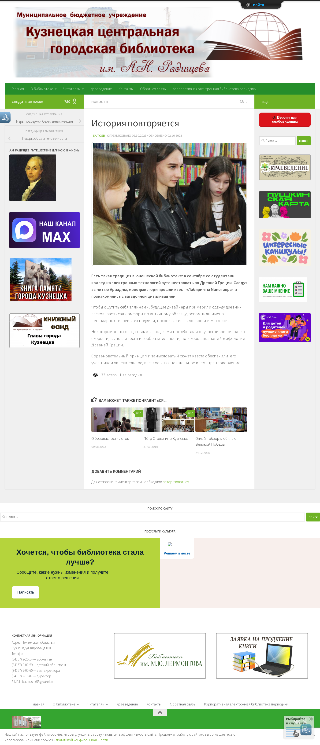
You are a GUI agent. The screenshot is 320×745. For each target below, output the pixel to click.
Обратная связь (153, 88)
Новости (99, 101)
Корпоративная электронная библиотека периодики (214, 88)
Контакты (126, 88)
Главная (17, 88)
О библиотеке (41, 88)
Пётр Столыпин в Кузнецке (165, 438)
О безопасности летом (110, 438)
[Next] (237, 204)
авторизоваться (176, 481)
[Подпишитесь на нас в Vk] (67, 101)
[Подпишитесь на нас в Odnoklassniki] (74, 101)
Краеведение (101, 88)
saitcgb (99, 135)
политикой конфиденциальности (82, 740)
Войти (258, 5)
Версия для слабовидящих (285, 119)
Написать (25, 592)
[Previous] (101, 204)
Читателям (71, 88)
